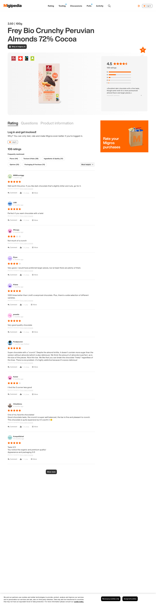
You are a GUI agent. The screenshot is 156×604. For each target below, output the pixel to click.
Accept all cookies (130, 599)
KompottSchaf (18, 436)
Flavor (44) (14, 158)
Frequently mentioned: (16, 154)
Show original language (26, 188)
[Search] (109, 6)
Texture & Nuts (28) (30, 158)
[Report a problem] (141, 95)
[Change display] (139, 6)
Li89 (15, 202)
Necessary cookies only (110, 599)
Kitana (15, 284)
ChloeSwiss (17, 404)
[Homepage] (13, 6)
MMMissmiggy (18, 175)
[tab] (13, 123)
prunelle (16, 314)
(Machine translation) (14, 188)
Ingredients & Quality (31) (53, 158)
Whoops (16, 230)
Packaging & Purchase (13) (35, 164)
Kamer (15, 376)
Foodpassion (18, 342)
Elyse (15, 257)
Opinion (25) (14, 164)
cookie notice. (79, 602)
